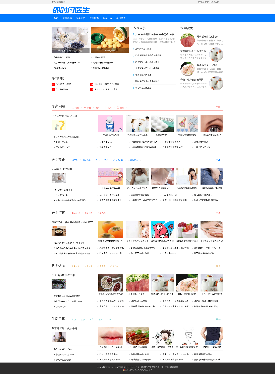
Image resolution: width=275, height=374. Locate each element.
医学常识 (80, 18)
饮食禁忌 (89, 266)
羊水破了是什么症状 (111, 188)
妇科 (98, 108)
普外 (98, 160)
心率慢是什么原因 (62, 57)
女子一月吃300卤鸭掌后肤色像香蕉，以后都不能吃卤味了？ (137, 352)
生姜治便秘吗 (162, 135)
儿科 (109, 108)
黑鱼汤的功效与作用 (63, 275)
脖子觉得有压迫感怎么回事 (147, 62)
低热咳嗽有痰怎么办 (212, 135)
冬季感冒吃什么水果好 (64, 328)
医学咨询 (94, 18)
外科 (88, 108)
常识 (74, 319)
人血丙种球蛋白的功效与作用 (144, 147)
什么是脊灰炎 (62, 89)
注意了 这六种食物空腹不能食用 (110, 243)
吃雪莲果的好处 (170, 253)
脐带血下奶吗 (106, 142)
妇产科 (75, 160)
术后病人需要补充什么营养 (112, 301)
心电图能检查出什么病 (103, 63)
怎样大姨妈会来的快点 (137, 188)
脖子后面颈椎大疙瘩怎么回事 (148, 55)
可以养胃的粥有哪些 (203, 354)
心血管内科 (118, 160)
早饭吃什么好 (60, 307)
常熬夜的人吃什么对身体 (193, 51)
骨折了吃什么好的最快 (191, 79)
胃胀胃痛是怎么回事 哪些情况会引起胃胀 (162, 243)
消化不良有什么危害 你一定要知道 (69, 243)
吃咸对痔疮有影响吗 (212, 347)
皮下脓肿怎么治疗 (62, 147)
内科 (76, 108)
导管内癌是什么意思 (187, 135)
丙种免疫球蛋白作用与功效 (147, 81)
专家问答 (67, 18)
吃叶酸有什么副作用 (63, 190)
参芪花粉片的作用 (143, 75)
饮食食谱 (102, 266)
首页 (56, 18)
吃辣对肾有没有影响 (109, 354)
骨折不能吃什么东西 (207, 65)
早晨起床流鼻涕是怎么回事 (137, 243)
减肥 (100, 319)
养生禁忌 (89, 213)
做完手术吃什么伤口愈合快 (143, 306)
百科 (109, 319)
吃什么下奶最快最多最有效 (206, 200)
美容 (92, 319)
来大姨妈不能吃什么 (203, 195)
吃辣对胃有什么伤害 (140, 354)
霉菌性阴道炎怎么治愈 (187, 188)
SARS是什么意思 (63, 84)
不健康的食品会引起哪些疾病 (176, 248)
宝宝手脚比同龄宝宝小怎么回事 (156, 34)
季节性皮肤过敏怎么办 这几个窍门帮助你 (212, 243)
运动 (83, 319)
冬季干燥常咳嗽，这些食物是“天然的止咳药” (162, 349)
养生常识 (76, 213)
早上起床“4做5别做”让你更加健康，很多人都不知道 (187, 352)
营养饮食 (76, 266)
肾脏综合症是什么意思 (137, 135)
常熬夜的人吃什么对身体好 (162, 296)
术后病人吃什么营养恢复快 (112, 306)
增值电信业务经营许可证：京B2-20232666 (159, 367)
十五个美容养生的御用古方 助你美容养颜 (72, 253)
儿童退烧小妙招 (170, 195)
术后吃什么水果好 (139, 301)
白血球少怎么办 (61, 142)
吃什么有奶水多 (61, 195)
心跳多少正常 (99, 57)
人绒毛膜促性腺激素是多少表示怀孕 (70, 200)
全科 (121, 108)
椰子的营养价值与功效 (204, 253)
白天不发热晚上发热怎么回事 (67, 137)
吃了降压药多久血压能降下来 (67, 63)
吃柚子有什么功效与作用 (111, 253)
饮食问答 (114, 266)
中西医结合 (133, 160)
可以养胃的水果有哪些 (141, 360)
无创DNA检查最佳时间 (162, 188)
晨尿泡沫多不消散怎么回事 (147, 68)
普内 (106, 160)
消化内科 (87, 160)
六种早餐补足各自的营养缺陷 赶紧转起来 (72, 248)
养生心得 (102, 213)
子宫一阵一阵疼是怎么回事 (175, 200)
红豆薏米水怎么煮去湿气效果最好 (111, 296)
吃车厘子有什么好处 (140, 253)
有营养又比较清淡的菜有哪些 (67, 296)
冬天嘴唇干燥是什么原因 (111, 347)
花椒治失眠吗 (60, 68)
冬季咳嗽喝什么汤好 (63, 349)
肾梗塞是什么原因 (111, 135)
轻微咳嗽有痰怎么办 (172, 142)
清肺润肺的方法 (201, 142)
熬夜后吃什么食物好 (207, 36)
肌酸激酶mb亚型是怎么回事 (107, 84)
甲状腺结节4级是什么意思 (106, 89)
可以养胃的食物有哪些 (173, 360)
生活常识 (121, 18)
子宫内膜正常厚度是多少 (111, 200)
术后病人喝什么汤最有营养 (206, 301)
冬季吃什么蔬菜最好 (63, 360)
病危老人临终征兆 (101, 68)
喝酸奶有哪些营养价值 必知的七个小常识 (187, 243)
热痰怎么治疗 (106, 147)
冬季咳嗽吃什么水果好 (64, 354)
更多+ (218, 107)
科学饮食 (107, 18)
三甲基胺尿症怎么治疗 (173, 147)
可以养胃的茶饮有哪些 (110, 360)
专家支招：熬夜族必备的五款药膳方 (72, 222)
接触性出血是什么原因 (212, 188)
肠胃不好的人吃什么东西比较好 (68, 301)
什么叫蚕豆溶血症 (143, 88)
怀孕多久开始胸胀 (62, 169)
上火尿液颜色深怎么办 (64, 116)
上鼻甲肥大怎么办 (202, 147)
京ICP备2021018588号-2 (128, 367)
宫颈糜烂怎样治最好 (140, 195)
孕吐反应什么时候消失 (110, 195)
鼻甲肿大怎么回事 (143, 49)
